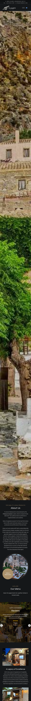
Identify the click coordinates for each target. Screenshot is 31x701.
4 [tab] (17, 637)
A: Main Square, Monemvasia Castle (15, 1)
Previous (1, 625)
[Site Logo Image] (9, 7)
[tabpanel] (15, 621)
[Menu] (23, 8)
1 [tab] (13, 637)
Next (29, 625)
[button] (7, 573)
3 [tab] (16, 637)
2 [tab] (15, 637)
